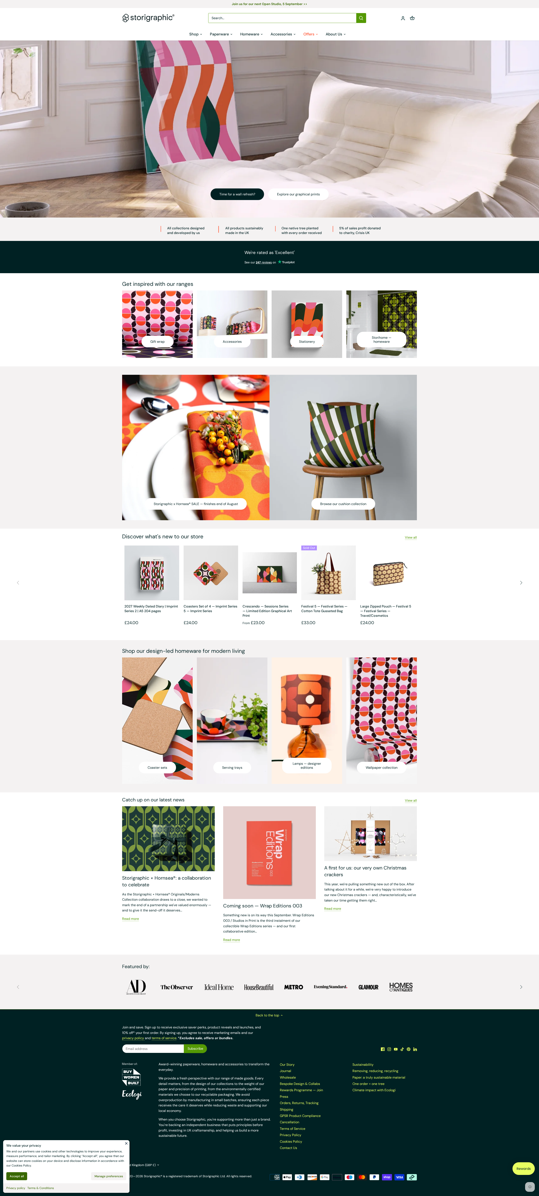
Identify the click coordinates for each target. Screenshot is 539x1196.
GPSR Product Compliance (300, 1116)
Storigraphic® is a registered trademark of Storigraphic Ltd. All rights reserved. (198, 1176)
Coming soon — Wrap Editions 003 (262, 906)
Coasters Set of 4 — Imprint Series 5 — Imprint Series (210, 608)
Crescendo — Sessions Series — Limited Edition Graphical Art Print (267, 611)
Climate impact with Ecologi (374, 1090)
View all (411, 537)
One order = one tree (368, 1084)
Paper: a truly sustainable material (378, 1077)
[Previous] (18, 582)
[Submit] (361, 18)
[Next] (521, 582)
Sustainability (363, 1064)
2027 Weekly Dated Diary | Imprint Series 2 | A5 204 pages (151, 608)
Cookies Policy (21, 1165)
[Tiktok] (402, 1049)
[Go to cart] (412, 18)
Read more (130, 918)
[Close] (126, 1143)
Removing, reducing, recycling (375, 1071)
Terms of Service (292, 1128)
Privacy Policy (290, 1135)
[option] (269, 129)
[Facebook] (382, 1049)
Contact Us (288, 1148)
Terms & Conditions (40, 1188)
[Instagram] (389, 1049)
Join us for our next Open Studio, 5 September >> (269, 4)
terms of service (164, 1038)
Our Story (287, 1064)
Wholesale (288, 1077)
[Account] (403, 18)
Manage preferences (109, 1176)
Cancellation (289, 1122)
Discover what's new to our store (162, 536)
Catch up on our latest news (153, 800)
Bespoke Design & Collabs (300, 1084)
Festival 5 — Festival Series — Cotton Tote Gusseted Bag (324, 608)
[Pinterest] (408, 1049)
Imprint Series (309, 194)
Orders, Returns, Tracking (299, 1103)
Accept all (17, 1176)
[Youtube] (396, 1049)
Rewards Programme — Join (301, 1090)
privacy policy (133, 1038)
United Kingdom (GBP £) (139, 1165)
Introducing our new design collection (248, 194)
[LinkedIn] (415, 1049)
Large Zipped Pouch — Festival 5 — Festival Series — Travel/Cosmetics (385, 611)
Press (284, 1096)
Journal (285, 1071)
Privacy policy (15, 1188)
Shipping (286, 1109)
